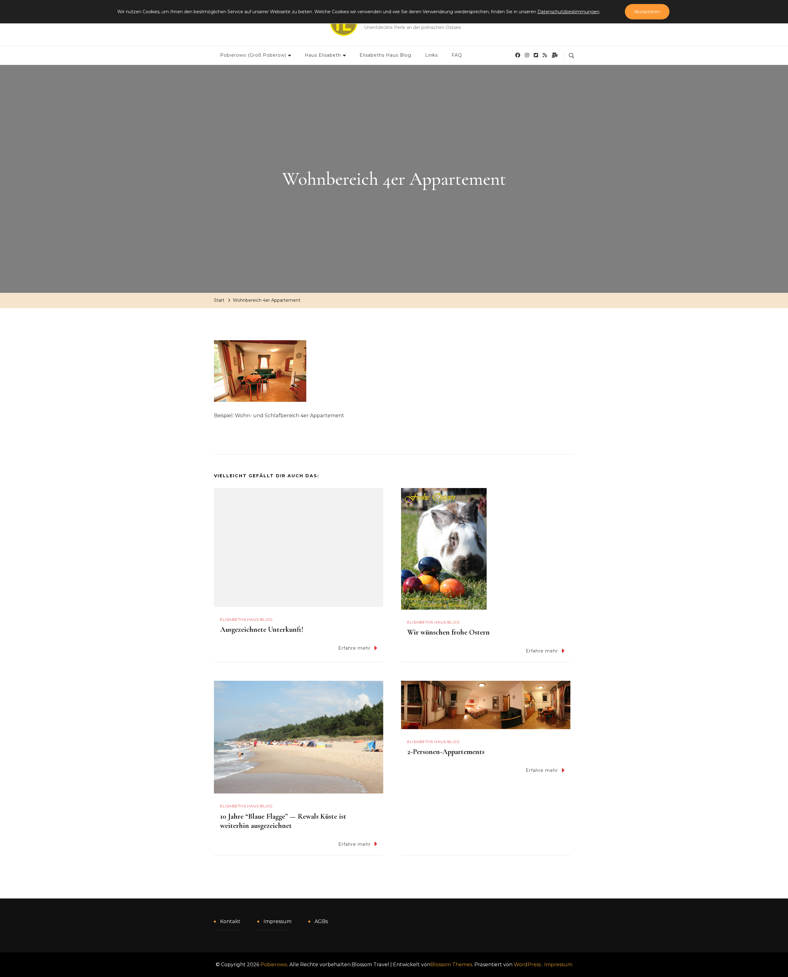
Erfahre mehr (354, 648)
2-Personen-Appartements (445, 751)
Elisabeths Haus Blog (385, 55)
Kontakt (230, 921)
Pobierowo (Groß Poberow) (253, 55)
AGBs (321, 921)
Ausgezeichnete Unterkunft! (262, 629)
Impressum (277, 921)
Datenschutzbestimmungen (568, 11)
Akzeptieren (647, 11)
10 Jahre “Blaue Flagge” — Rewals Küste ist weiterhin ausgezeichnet (283, 821)
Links (431, 55)
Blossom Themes (451, 964)
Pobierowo (273, 964)
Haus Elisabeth (323, 55)
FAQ (457, 55)
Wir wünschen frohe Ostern (448, 632)
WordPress (527, 964)
